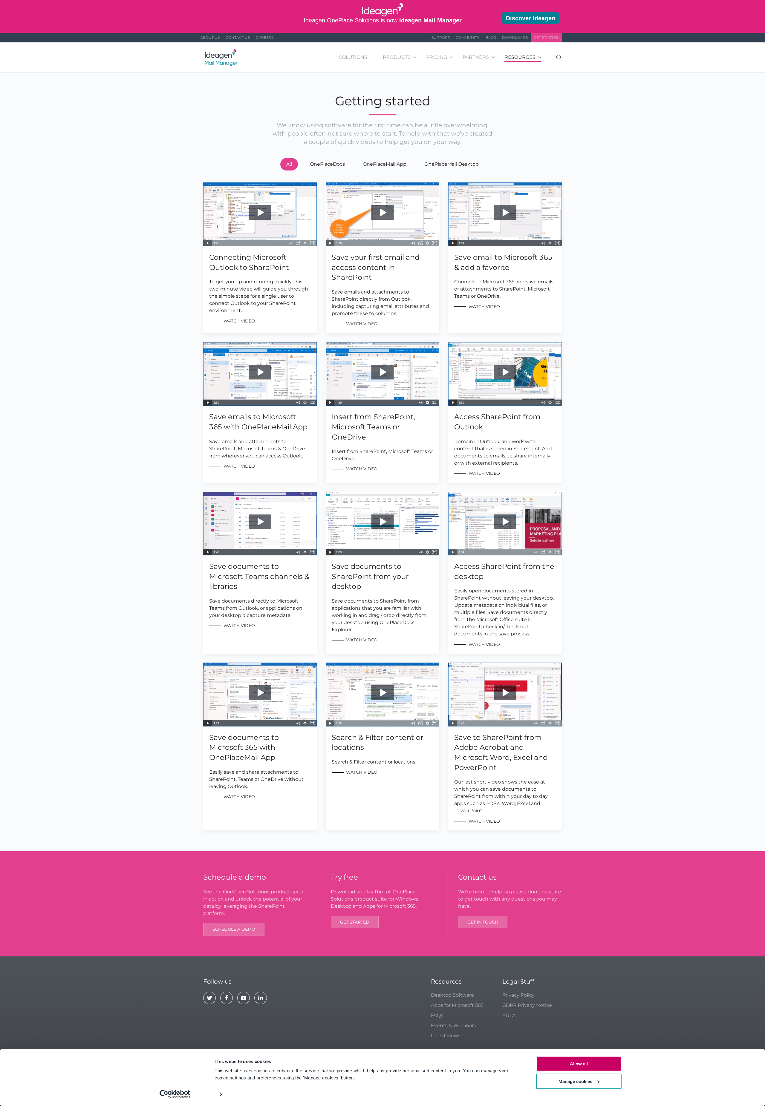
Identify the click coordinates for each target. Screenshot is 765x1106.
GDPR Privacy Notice (527, 1005)
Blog (491, 37)
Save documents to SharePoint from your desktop (370, 576)
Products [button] (397, 57)
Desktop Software (452, 995)
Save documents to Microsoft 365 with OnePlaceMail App (244, 747)
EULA (508, 1015)
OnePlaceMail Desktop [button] (451, 164)
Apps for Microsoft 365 (457, 1005)
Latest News (445, 1036)
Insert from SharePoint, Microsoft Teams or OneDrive (373, 426)
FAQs (437, 1015)
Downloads (515, 37)
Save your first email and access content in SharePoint (376, 267)
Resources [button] (520, 57)
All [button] (289, 164)
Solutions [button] (353, 57)
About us (210, 37)
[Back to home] (222, 57)
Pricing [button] (436, 57)
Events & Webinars (453, 1025)
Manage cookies (575, 1081)
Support (441, 37)
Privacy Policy (518, 995)
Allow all (579, 1063)
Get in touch (482, 922)
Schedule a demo (233, 929)
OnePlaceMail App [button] (384, 164)
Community (468, 37)
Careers (264, 37)
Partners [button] (476, 57)
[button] (559, 57)
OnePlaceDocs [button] (327, 164)
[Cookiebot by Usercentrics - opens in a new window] (175, 1094)
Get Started (546, 37)
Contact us (238, 37)
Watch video (239, 321)
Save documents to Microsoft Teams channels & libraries (259, 576)
